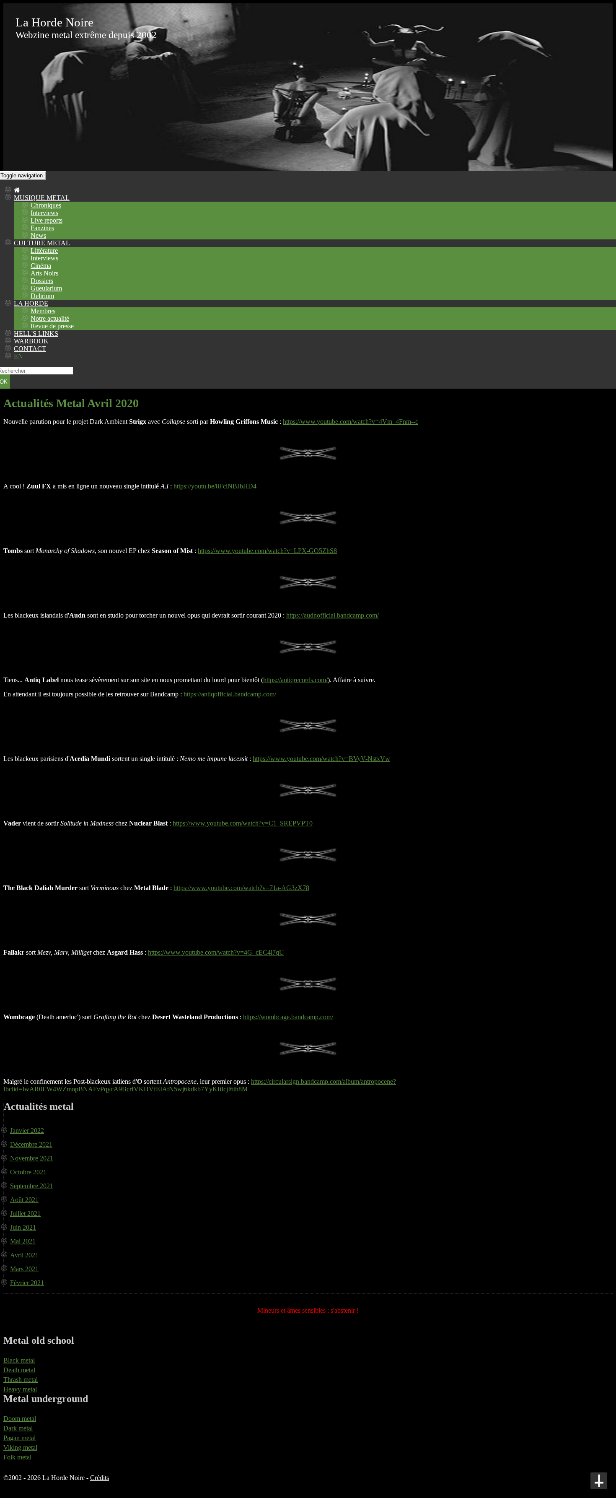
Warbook (31, 341)
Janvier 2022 (27, 1130)
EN (18, 356)
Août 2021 (24, 1199)
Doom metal (19, 1418)
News (38, 235)
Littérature (44, 250)
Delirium (42, 295)
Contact (30, 348)
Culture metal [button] (42, 243)
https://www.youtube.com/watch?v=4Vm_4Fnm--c (350, 421)
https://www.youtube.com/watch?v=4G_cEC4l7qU (216, 952)
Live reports (46, 220)
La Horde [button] (31, 303)
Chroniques (46, 205)
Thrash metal (20, 1379)
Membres (43, 310)
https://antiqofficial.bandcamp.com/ (230, 694)
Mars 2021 (24, 1268)
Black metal (19, 1360)
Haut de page (599, 1481)
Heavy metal (20, 1389)
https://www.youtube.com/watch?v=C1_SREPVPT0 (243, 823)
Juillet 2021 (25, 1213)
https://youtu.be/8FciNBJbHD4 (214, 486)
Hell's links (36, 333)
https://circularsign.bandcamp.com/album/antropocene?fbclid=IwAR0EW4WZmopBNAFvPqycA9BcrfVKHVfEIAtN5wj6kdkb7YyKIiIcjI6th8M (199, 1085)
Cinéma (41, 265)
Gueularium (46, 288)
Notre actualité (50, 318)
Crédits (99, 1477)
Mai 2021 (23, 1241)
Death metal (19, 1369)
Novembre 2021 (31, 1158)
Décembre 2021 (31, 1144)
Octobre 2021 (28, 1172)
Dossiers (42, 280)
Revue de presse (52, 326)
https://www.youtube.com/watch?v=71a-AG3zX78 (241, 887)
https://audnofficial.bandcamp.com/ (332, 615)
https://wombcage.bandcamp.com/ (288, 1016)
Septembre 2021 (31, 1185)
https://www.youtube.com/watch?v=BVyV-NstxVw (321, 758)
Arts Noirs (44, 273)
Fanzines (42, 227)
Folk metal (17, 1457)
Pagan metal (19, 1437)
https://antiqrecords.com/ (295, 679)
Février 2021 (27, 1282)
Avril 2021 (24, 1255)
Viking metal (20, 1447)
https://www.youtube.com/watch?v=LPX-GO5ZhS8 (267, 550)
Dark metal (18, 1428)
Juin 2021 (23, 1227)
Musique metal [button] (42, 197)
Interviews (44, 212)
